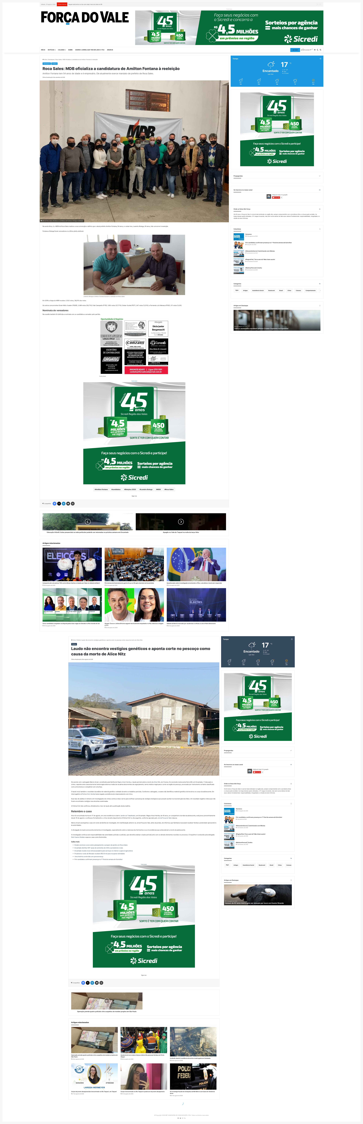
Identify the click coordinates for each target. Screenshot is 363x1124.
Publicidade (134, 381)
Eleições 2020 (130, 489)
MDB (159, 489)
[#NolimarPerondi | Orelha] (239, 270)
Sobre (70, 50)
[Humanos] (239, 236)
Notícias (51, 50)
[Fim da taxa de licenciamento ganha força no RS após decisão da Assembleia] (134, 564)
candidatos (116, 489)
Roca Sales (169, 489)
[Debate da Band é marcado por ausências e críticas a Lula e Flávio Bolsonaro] (196, 605)
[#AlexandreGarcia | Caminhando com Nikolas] (239, 253)
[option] (277, 320)
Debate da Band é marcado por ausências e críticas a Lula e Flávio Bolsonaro (191, 623)
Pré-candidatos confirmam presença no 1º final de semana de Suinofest (268, 242)
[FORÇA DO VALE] (85, 18)
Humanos (248, 234)
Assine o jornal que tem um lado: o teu (89, 50)
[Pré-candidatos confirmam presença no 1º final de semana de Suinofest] (239, 245)
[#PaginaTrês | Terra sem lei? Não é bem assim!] (239, 262)
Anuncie (110, 50)
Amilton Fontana (102, 489)
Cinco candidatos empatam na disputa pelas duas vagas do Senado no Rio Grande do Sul (71, 623)
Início (43, 50)
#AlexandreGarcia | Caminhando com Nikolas (260, 251)
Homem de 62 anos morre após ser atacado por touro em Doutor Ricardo (264, 329)
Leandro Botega (146, 489)
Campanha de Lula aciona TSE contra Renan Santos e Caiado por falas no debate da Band (71, 583)
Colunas (61, 50)
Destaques (51, 59)
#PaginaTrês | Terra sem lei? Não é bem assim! (260, 259)
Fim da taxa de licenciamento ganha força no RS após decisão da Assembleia (129, 583)
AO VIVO (295, 50)
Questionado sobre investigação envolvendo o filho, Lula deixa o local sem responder (194, 583)
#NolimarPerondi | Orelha (253, 268)
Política (54, 63)
